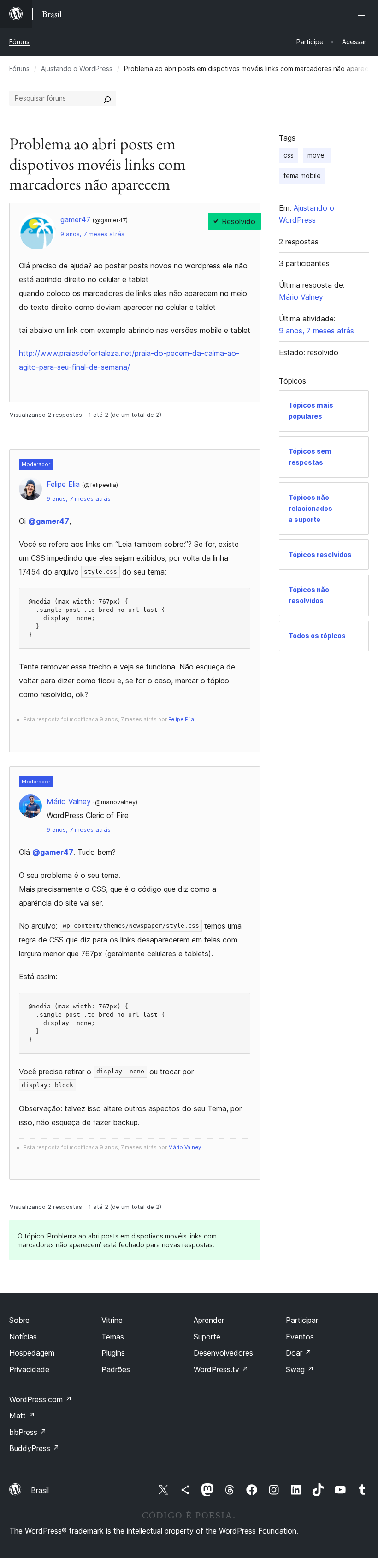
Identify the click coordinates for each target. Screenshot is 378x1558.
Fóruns (19, 42)
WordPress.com (40, 1399)
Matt (22, 1415)
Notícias (23, 1336)
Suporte (207, 1336)
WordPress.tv (221, 1369)
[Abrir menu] (363, 14)
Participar (302, 1320)
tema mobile (302, 175)
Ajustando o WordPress (76, 68)
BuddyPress (34, 1448)
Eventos (300, 1336)
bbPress (28, 1432)
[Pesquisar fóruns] (107, 98)
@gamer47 (48, 521)
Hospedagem (31, 1352)
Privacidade (29, 1369)
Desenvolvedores (223, 1352)
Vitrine (112, 1320)
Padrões (115, 1369)
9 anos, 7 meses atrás (92, 234)
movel (316, 155)
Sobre (19, 1320)
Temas (112, 1336)
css (289, 155)
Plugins (113, 1352)
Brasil (40, 1490)
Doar (299, 1352)
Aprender (209, 1320)
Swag (300, 1369)
